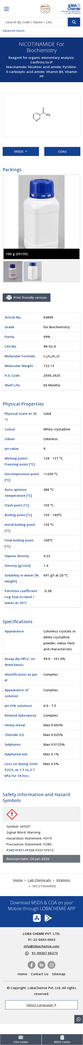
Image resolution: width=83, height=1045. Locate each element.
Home (18, 880)
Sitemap (58, 974)
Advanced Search (14, 31)
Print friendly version (30, 297)
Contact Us (39, 974)
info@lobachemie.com (41, 946)
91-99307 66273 (45, 953)
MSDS (19, 151)
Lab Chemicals (39, 880)
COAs (62, 151)
